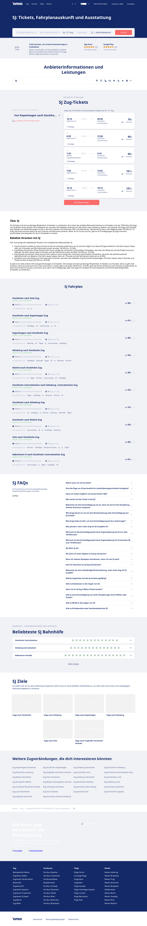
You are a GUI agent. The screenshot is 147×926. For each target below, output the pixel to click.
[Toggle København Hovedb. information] (130, 655)
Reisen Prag (110, 879)
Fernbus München (51, 900)
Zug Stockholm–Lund (112, 777)
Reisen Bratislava (112, 876)
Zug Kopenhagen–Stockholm (24, 767)
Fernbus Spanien (50, 872)
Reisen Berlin (110, 893)
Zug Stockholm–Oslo (82, 772)
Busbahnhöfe (49, 882)
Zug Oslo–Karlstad (50, 791)
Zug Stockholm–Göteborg (114, 767)
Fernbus (34, 4)
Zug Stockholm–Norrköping (85, 787)
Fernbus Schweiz (50, 886)
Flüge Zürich (79, 872)
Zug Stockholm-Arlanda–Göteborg (57, 796)
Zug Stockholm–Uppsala (114, 791)
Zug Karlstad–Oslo (81, 791)
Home (14, 808)
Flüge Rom (78, 900)
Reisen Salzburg (111, 872)
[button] (69, 32)
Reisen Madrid (111, 903)
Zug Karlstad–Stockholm (114, 787)
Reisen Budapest (112, 886)
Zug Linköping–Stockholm (53, 787)
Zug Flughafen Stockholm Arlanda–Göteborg (61, 772)
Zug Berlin (17, 900)
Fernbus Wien (49, 896)
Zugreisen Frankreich (22, 893)
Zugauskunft (18, 886)
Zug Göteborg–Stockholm (84, 767)
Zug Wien (17, 903)
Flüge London (80, 893)
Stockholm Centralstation (26, 640)
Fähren (49, 4)
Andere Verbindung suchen (28, 121)
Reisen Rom (110, 900)
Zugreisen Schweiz (21, 896)
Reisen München (112, 882)
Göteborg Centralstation (25, 648)
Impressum (37, 919)
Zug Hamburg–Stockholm (84, 777)
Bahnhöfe (17, 882)
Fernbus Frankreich (51, 876)
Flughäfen (78, 882)
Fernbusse (47, 868)
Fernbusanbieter (50, 879)
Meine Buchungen (100, 4)
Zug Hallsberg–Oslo (112, 782)
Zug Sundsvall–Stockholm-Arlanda (26, 787)
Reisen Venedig (111, 896)
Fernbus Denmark (51, 889)
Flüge (42, 4)
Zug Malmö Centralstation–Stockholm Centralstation (64, 782)
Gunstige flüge (80, 876)
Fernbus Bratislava (51, 903)
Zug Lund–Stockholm (21, 791)
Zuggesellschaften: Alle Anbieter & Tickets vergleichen (48, 808)
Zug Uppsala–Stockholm (22, 796)
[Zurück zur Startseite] (19, 4)
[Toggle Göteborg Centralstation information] (130, 648)
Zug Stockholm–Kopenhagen (55, 767)
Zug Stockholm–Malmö (21, 782)
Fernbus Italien (49, 893)
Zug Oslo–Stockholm (51, 777)
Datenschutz (73, 919)
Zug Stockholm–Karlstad (83, 782)
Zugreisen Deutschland (22, 879)
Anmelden (131, 4)
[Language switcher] (85, 4)
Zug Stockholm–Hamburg (22, 772)
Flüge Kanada (79, 886)
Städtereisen (110, 889)
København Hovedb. (23, 655)
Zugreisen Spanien (21, 889)
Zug (27, 4)
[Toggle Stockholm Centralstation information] (130, 640)
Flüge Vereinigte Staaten (84, 889)
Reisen (107, 868)
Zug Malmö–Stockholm (21, 777)
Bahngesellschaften (21, 872)
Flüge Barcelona (81, 896)
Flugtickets (78, 879)
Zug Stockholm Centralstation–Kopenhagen (122, 772)
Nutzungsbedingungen (55, 919)
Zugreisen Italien (20, 876)
